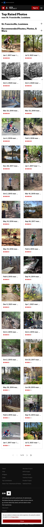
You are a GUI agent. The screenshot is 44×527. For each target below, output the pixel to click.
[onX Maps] (6, 495)
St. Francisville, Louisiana (15, 23)
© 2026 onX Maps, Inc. (16, 524)
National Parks (27, 483)
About (4, 468)
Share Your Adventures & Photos (11, 483)
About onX (5, 508)
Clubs (3, 477)
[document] (22, 518)
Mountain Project (27, 468)
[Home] (10, 8)
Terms (26, 524)
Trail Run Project (27, 477)
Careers (4, 511)
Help (3, 471)
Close (22, 521)
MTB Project (26, 471)
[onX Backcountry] (8, 2)
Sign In (35, 8)
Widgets (4, 474)
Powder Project (27, 480)
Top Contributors (7, 480)
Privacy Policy (14, 517)
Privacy (32, 524)
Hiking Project (27, 474)
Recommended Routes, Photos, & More (19, 29)
